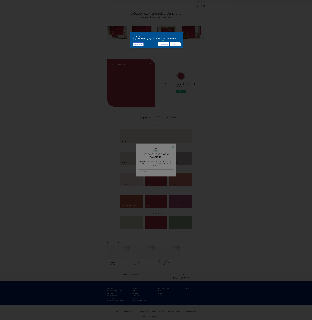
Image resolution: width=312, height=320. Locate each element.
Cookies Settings (138, 44)
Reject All (175, 44)
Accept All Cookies (163, 44)
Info (163, 39)
